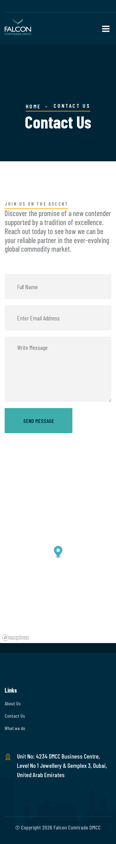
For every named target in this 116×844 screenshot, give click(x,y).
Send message (38, 420)
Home (33, 106)
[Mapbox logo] (15, 637)
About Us (13, 703)
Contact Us (15, 716)
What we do (15, 728)
